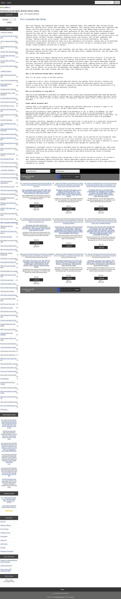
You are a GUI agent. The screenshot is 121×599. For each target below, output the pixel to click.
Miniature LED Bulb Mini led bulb (9, 138)
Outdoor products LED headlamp (9, 333)
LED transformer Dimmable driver (9, 266)
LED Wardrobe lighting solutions (9, 167)
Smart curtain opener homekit (9, 246)
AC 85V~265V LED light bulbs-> (9, 52)
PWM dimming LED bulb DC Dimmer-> (9, 203)
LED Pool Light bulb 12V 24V (9, 321)
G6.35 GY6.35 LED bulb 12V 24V (9, 110)
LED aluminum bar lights (9, 291)
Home (3, 2)
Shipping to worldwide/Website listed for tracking (8, 561)
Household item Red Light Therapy (9, 383)
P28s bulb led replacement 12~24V (9, 154)
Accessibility (3, 536)
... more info (36, 205)
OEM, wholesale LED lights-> (9, 330)
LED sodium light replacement (9, 295)
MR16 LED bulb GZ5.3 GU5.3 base (9, 149)
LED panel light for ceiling (9, 186)
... (72, 176)
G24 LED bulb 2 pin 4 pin (9, 106)
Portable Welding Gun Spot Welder (9, 324)
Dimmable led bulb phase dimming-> (9, 198)
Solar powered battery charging (9, 364)
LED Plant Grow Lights (9, 307)
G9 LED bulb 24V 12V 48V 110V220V (9, 93)
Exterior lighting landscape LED (9, 288)
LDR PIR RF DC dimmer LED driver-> (9, 232)
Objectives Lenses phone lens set (9, 397)
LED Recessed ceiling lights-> (9, 194)
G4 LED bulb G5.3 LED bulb (9, 90)
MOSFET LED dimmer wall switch (9, 209)
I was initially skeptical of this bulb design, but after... (9, 506)
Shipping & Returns (5, 525)
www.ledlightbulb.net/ (59, 597)
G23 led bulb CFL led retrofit (9, 102)
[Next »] (77, 176)
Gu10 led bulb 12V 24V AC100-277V (9, 115)
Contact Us (3, 540)
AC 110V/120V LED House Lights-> (9, 56)
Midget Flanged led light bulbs (9, 135)
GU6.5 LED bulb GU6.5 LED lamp (9, 124)
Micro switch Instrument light (9, 375)
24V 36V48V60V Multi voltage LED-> (9, 47)
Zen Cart (72, 597)
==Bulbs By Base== (6, 71)
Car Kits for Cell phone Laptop (9, 372)
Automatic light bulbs (9, 237)
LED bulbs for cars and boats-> (9, 259)
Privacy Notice (4, 529)
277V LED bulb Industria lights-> (9, 66)
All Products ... (4, 409)
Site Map (2, 547)
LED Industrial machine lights (9, 312)
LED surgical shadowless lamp (9, 402)
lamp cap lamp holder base (9, 355)
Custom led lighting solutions (9, 348)
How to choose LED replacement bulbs (5, 570)
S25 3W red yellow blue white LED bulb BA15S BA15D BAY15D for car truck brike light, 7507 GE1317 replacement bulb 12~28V (9, 434)
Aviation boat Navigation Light (9, 368)
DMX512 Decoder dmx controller (9, 227)
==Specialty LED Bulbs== (7, 170)
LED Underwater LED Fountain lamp (9, 316)
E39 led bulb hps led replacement (9, 84)
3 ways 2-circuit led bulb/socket (9, 81)
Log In (9, 2)
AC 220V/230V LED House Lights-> (9, 61)
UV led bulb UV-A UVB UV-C (9, 263)
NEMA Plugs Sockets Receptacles (9, 254)
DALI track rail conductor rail (9, 219)
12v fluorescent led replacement (9, 178)
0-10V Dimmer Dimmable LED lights (9, 214)
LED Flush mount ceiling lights (9, 191)
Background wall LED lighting (9, 344)
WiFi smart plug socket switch (9, 250)
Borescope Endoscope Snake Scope (9, 392)
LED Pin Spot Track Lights (9, 304)
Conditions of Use (5, 532)
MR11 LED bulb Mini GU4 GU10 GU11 (9, 144)
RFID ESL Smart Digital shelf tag (9, 359)
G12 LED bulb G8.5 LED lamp (9, 99)
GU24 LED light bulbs (9, 120)
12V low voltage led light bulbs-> (9, 42)
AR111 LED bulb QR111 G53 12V (9, 75)
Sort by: (53, 171)
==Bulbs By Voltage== (6, 32)
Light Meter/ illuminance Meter (9, 388)
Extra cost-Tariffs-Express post (9, 406)
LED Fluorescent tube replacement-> (9, 182)
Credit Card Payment (6, 565)
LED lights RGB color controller (9, 272)
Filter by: (23, 171)
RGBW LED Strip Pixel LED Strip (9, 275)
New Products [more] (9, 414)
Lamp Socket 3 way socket (9, 351)
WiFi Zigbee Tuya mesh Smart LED (9, 241)
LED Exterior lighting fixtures (9, 284)
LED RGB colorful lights (9, 280)
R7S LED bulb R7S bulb (9, 159)
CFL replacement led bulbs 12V (9, 174)
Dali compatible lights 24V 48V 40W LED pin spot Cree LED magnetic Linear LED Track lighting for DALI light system (36, 191)
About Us (3, 521)
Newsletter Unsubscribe (6, 551)
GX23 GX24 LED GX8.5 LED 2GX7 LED (9, 129)
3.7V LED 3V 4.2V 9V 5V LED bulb (9, 36)
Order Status (3, 544)
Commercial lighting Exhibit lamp (9, 299)
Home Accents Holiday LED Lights (9, 339)
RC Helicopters (9, 378)
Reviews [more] (9, 493)
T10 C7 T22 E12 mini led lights (9, 163)
